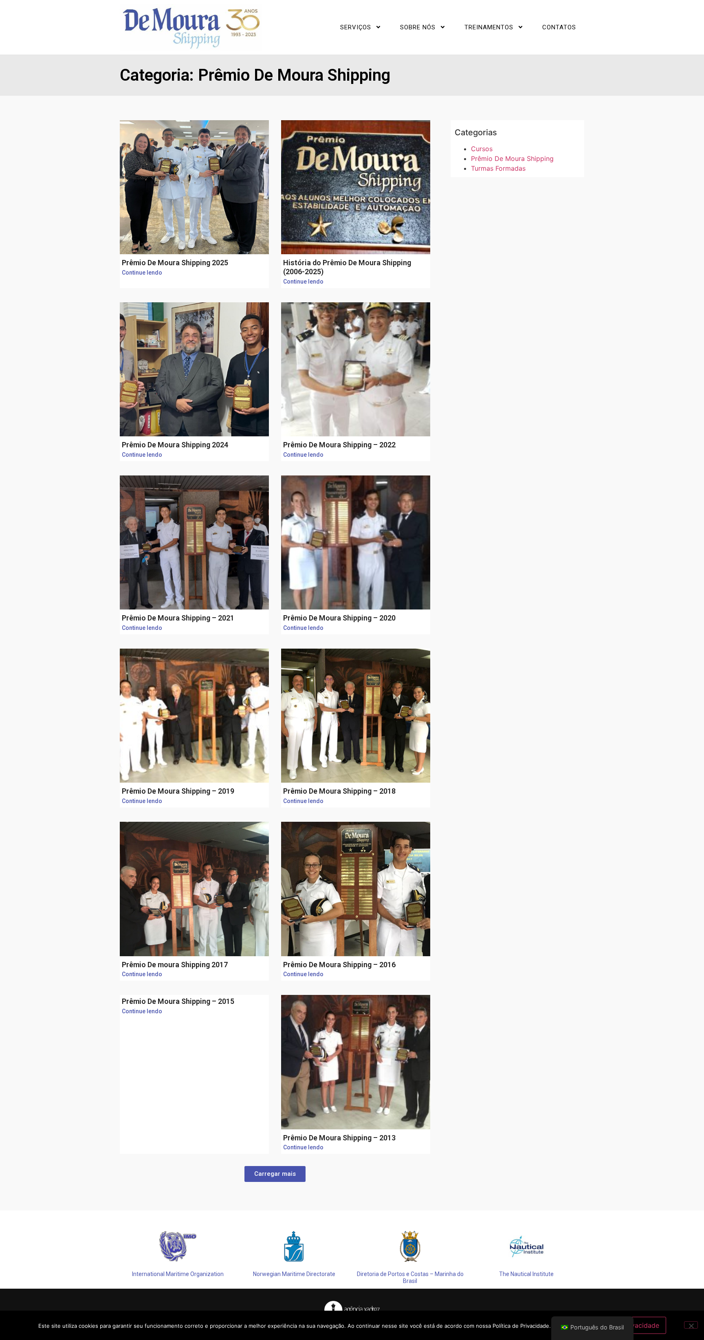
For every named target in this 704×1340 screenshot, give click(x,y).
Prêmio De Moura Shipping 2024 (175, 444)
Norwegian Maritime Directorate (294, 1274)
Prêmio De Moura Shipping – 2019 (178, 791)
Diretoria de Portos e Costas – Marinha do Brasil (410, 1277)
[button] (275, 1174)
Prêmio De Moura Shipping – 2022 (339, 444)
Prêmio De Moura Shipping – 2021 (178, 618)
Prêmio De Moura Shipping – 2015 (178, 1001)
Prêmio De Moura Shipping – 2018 (339, 791)
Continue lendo (142, 272)
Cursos (482, 149)
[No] (691, 1325)
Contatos (559, 27)
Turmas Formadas (498, 168)
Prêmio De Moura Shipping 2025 (175, 262)
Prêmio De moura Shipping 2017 (175, 964)
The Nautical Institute (526, 1274)
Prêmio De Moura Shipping (512, 158)
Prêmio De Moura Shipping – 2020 (339, 618)
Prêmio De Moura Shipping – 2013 (339, 1137)
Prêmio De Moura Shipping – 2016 (339, 964)
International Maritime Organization (178, 1274)
